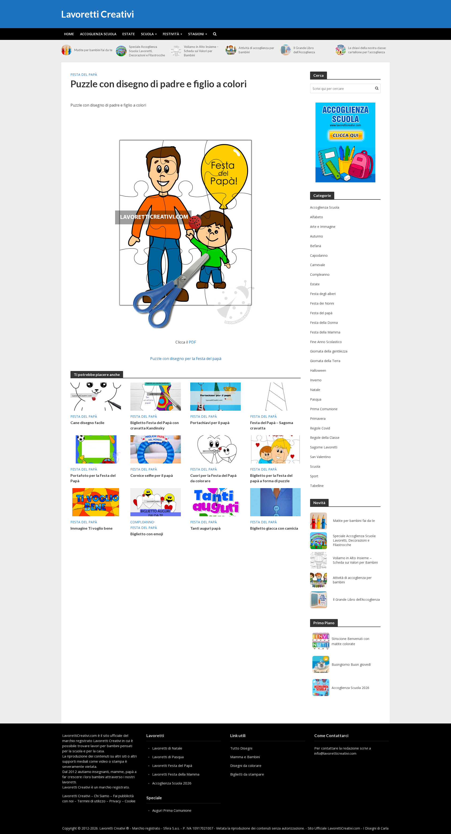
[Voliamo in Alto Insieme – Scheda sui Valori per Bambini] (176, 51)
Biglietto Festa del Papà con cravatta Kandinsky (154, 425)
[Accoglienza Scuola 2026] (320, 687)
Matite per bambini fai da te (93, 50)
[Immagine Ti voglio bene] (95, 501)
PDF (192, 342)
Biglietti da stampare (247, 774)
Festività (171, 34)
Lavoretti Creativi (97, 14)
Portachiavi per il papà (209, 422)
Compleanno (142, 522)
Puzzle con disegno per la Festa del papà (185, 358)
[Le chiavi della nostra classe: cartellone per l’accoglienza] (340, 50)
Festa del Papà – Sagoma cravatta (271, 425)
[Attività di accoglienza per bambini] (231, 50)
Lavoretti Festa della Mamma (175, 774)
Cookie (130, 801)
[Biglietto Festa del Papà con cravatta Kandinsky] (155, 396)
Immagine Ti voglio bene (91, 528)
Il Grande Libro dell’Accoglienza (304, 50)
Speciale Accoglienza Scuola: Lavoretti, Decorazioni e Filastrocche (147, 51)
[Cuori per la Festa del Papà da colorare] (215, 448)
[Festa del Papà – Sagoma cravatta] (275, 396)
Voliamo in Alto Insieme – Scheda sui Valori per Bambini (201, 51)
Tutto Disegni (241, 748)
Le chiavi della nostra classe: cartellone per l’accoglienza (367, 50)
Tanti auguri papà (205, 528)
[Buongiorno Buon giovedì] (320, 664)
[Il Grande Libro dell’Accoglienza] (285, 50)
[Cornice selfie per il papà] (155, 448)
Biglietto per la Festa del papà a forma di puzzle (271, 478)
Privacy (115, 801)
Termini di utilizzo (91, 801)
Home (69, 34)
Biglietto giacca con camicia (274, 528)
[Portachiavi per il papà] (215, 396)
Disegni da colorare (245, 765)
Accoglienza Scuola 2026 (350, 687)
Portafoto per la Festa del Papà (93, 478)
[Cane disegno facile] (95, 396)
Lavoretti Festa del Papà (172, 765)
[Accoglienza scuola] (345, 142)
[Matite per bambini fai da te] (66, 50)
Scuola (147, 34)
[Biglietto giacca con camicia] (275, 501)
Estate (128, 34)
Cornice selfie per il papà (151, 475)
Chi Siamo (101, 795)
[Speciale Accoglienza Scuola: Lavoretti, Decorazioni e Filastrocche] (121, 51)
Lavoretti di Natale (167, 748)
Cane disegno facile (87, 422)
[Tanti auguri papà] (215, 501)
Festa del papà (83, 74)
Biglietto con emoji (146, 534)
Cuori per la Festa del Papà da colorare (213, 478)
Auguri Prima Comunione (171, 810)
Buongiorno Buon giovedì (351, 664)
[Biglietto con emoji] (155, 501)
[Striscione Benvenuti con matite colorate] (320, 641)
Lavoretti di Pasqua (168, 756)
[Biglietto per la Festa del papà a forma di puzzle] (275, 448)
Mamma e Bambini (245, 756)
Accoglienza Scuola (98, 34)
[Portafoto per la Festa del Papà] (95, 448)
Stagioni (196, 34)
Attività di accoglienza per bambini (256, 50)
